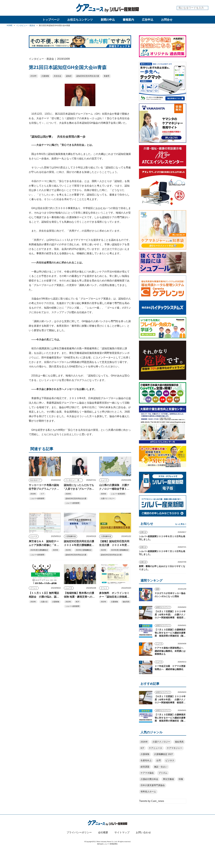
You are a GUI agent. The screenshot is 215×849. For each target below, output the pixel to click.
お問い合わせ (143, 832)
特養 (181, 779)
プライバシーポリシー (79, 832)
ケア (42, 494)
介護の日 (44, 602)
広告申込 (147, 19)
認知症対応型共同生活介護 (87, 76)
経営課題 (145, 766)
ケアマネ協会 (147, 773)
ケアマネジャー (174, 748)
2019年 (33, 76)
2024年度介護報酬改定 (39, 550)
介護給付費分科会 (149, 779)
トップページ (50, 19)
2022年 (103, 602)
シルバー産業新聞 (37, 498)
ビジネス (169, 760)
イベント (33, 588)
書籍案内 (128, 19)
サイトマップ (122, 832)
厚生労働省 (168, 779)
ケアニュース (155, 748)
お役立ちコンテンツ (80, 19)
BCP (77, 602)
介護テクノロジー (108, 498)
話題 (157, 589)
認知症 (69, 76)
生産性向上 (146, 760)
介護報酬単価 (70, 536)
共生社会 (57, 76)
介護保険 (45, 76)
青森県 (106, 76)
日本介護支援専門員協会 (153, 785)
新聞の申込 (108, 19)
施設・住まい (160, 766)
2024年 (68, 550)
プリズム (162, 773)
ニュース (104, 480)
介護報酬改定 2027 (163, 754)
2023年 (33, 602)
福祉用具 (126, 602)
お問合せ (167, 19)
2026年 (68, 494)
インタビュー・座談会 (74, 480)
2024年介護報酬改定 (84, 550)
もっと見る (180, 524)
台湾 (158, 760)
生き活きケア (35, 480)
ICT (142, 748)
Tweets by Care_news (151, 801)
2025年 (103, 494)
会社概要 (103, 832)
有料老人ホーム (148, 791)
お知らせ (143, 532)
